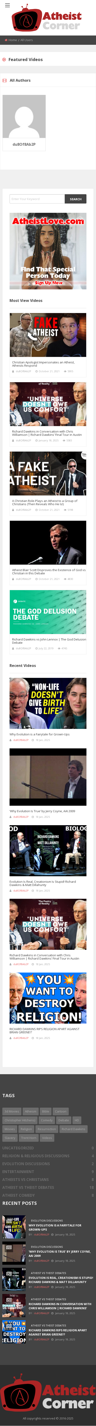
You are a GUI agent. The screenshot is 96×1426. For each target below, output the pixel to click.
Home (13, 40)
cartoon (60, 1111)
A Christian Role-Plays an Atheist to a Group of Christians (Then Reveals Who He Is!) (44, 502)
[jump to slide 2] (39, 283)
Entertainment (48, 1171)
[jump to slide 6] (59, 283)
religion (26, 1129)
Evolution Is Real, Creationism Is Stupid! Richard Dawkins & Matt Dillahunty (43, 883)
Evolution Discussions (48, 1163)
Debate (63, 1120)
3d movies (12, 1111)
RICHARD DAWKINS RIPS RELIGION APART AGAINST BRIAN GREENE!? (44, 1030)
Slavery (10, 1138)
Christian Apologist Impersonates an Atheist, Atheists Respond (43, 364)
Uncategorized (48, 1148)
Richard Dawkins (73, 1129)
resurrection (47, 1129)
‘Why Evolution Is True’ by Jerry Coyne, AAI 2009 (42, 811)
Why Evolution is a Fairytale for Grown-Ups (40, 734)
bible (45, 1111)
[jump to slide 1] (33, 283)
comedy (47, 1120)
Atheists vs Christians (48, 1179)
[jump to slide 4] (49, 283)
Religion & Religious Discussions (48, 1155)
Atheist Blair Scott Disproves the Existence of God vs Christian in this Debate (49, 571)
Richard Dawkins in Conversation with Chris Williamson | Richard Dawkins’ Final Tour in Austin (47, 433)
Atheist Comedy (48, 1195)
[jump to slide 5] (54, 283)
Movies (10, 1129)
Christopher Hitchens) (20, 1120)
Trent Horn (28, 1138)
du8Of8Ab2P (24, 144)
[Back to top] (81, 1415)
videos (47, 1138)
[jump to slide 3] (44, 283)
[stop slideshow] (64, 283)
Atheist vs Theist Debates (48, 1187)
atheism (30, 1111)
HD (77, 1120)
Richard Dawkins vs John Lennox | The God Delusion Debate (49, 641)
